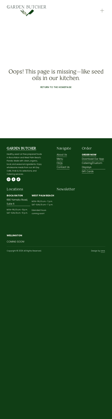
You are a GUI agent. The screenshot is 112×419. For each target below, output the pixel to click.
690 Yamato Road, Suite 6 (17, 202)
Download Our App (93, 158)
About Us (62, 154)
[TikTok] (18, 179)
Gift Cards (88, 171)
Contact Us (63, 167)
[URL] (23, 179)
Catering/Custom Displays (92, 165)
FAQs (60, 163)
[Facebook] (13, 179)
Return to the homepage (56, 87)
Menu (60, 158)
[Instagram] (9, 179)
